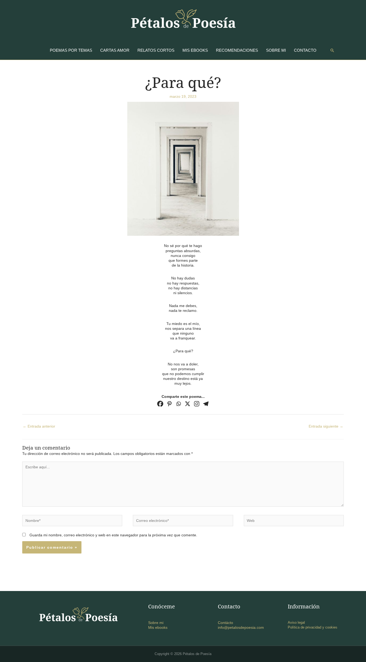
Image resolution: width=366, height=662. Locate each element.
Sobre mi (276, 50)
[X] (188, 404)
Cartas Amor (114, 50)
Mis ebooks (157, 627)
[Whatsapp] (178, 404)
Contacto (305, 50)
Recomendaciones (237, 50)
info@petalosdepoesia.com (241, 627)
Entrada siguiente (326, 426)
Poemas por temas (71, 50)
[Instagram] (197, 404)
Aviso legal (296, 622)
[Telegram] (206, 404)
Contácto (225, 622)
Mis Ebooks (195, 50)
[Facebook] (160, 404)
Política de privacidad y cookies (312, 627)
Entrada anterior (39, 426)
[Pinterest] (169, 404)
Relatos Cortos (155, 50)
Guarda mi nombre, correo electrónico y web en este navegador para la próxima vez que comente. (113, 535)
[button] (332, 50)
